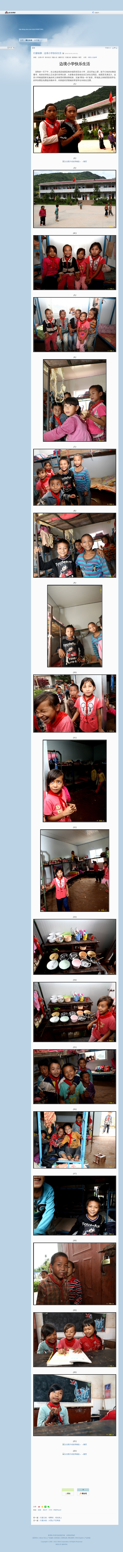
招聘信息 (64, 1538)
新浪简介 (35, 1538)
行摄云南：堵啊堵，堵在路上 (51, 1518)
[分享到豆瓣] (45, 1507)
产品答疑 (87, 1538)
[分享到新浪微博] (39, 1507)
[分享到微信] (48, 1507)
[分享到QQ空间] (42, 1507)
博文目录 (28, 40)
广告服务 (50, 1538)
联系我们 (57, 1538)
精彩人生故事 (92, 57)
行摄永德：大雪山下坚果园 (50, 1520)
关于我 (36, 40)
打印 (50, 1510)
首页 (22, 40)
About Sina (43, 1538)
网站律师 (71, 1538)
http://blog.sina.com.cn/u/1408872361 (31, 29)
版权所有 (65, 1544)
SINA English (79, 1538)
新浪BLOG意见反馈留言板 (56, 1535)
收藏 (39, 1510)
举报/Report (57, 1510)
